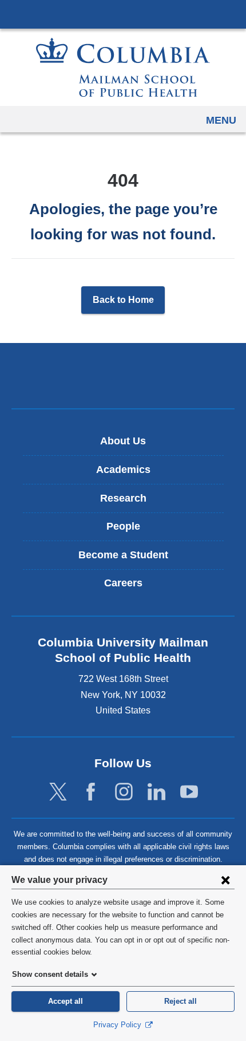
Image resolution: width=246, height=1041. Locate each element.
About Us (123, 441)
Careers (123, 583)
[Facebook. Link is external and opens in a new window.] (90, 792)
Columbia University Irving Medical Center (123, 13)
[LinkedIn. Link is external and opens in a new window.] (156, 792)
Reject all (180, 1001)
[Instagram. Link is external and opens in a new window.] (123, 792)
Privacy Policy (118, 1024)
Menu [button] (221, 120)
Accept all (65, 1001)
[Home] (123, 67)
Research (123, 498)
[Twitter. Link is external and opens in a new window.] (58, 792)
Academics (123, 469)
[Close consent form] (225, 879)
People (123, 526)
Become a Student (123, 555)
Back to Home (123, 300)
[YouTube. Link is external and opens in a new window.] (189, 792)
